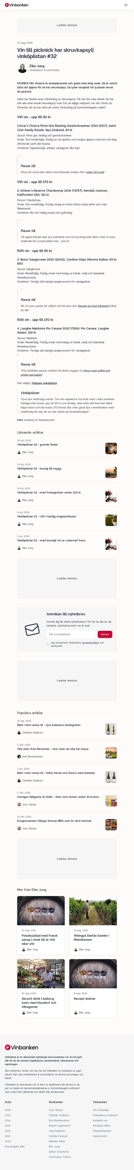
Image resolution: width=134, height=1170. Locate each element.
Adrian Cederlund (58, 1151)
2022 (7, 1131)
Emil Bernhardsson (59, 1120)
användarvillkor (90, 642)
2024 (7, 1120)
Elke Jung (54, 1146)
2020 (8, 1141)
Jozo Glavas (56, 1110)
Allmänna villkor (102, 1125)
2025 (7, 1115)
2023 (7, 1125)
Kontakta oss (100, 1120)
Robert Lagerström (59, 1125)
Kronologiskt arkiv (15, 1146)
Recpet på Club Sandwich (94, 305)
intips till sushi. (95, 172)
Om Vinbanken (101, 1110)
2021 (7, 1136)
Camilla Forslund (58, 1136)
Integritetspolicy (102, 1131)
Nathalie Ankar (57, 1141)
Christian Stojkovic (59, 1115)
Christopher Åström (60, 1157)
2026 (7, 1110)
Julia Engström (57, 1131)
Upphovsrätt (100, 1136)
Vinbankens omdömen (105, 1115)
